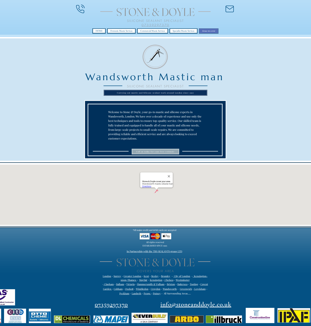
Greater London (132, 276)
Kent (146, 276)
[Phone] (80, 9)
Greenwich (186, 289)
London (107, 276)
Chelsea (168, 280)
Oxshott (129, 289)
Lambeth (136, 293)
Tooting (194, 284)
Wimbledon (142, 289)
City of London (181, 276)
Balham (120, 284)
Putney (157, 293)
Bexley (155, 276)
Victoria (130, 284)
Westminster (183, 280)
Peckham (124, 293)
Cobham (118, 289)
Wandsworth (170, 289)
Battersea (182, 284)
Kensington (156, 280)
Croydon (155, 289)
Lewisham (200, 289)
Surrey (117, 276)
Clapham (109, 284)
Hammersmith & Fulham (150, 284)
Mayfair (143, 280)
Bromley (165, 276)
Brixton (171, 284)
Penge (147, 293)
